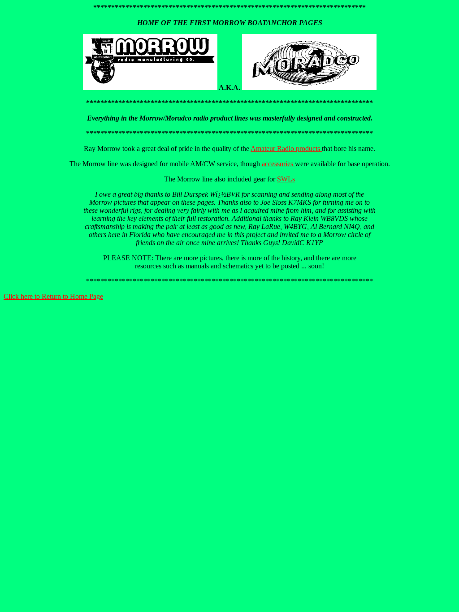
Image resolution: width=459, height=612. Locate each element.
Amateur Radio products (286, 148)
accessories (278, 164)
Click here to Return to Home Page (53, 296)
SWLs (286, 179)
